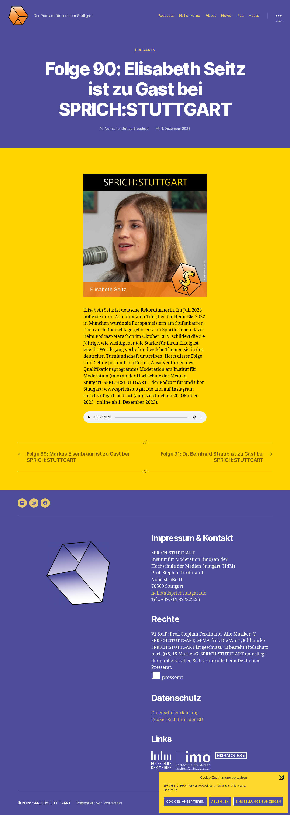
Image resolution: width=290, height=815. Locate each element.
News (226, 15)
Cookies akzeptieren (185, 801)
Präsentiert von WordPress (99, 803)
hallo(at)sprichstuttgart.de (178, 593)
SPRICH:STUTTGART (51, 803)
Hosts (254, 15)
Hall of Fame (189, 15)
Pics (240, 15)
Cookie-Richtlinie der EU (177, 720)
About (211, 15)
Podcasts (166, 15)
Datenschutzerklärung (174, 713)
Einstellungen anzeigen (258, 801)
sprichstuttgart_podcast (130, 128)
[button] (281, 777)
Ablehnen (220, 801)
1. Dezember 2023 (176, 128)
